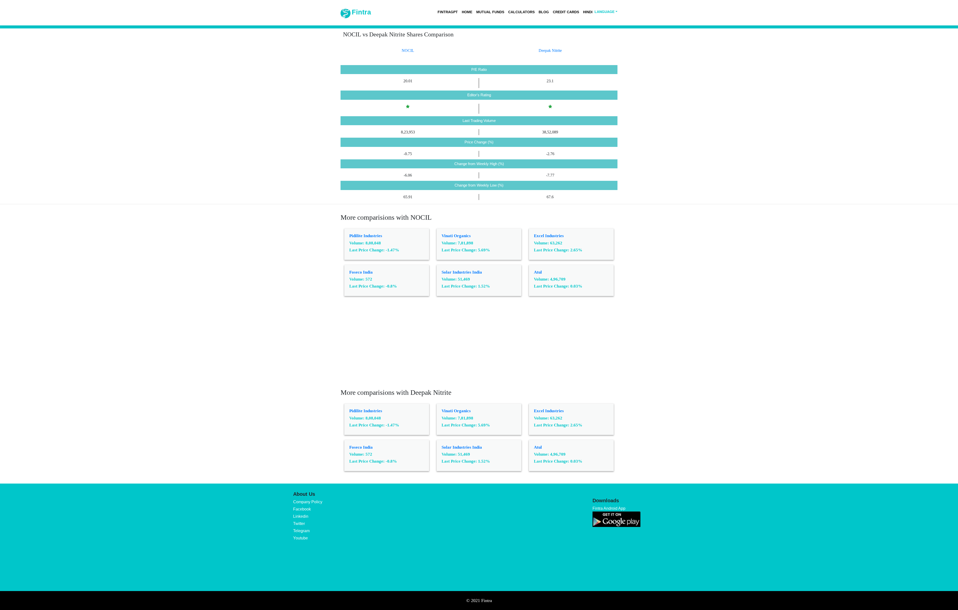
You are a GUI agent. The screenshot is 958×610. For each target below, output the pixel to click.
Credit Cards (566, 12)
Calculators (521, 12)
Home (467, 12)
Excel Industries (549, 235)
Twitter (299, 523)
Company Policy (307, 502)
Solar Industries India (462, 272)
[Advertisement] (479, 346)
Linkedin (300, 516)
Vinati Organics (456, 235)
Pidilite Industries (365, 235)
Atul (538, 272)
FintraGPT (448, 12)
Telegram (301, 531)
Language (604, 12)
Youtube (300, 538)
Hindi (588, 12)
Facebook (302, 509)
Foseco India (361, 272)
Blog (544, 12)
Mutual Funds (490, 12)
